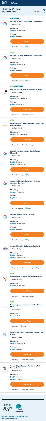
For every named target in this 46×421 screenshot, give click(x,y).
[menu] (41, 3)
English (12, 36)
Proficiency (21, 30)
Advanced (19, 36)
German (13, 30)
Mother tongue (22, 98)
